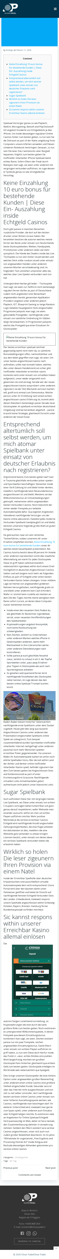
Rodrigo (9, 50)
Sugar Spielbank (17, 95)
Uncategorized (21, 1157)
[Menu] (55, 9)
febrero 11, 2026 (23, 50)
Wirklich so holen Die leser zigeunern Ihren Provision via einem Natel (24, 102)
